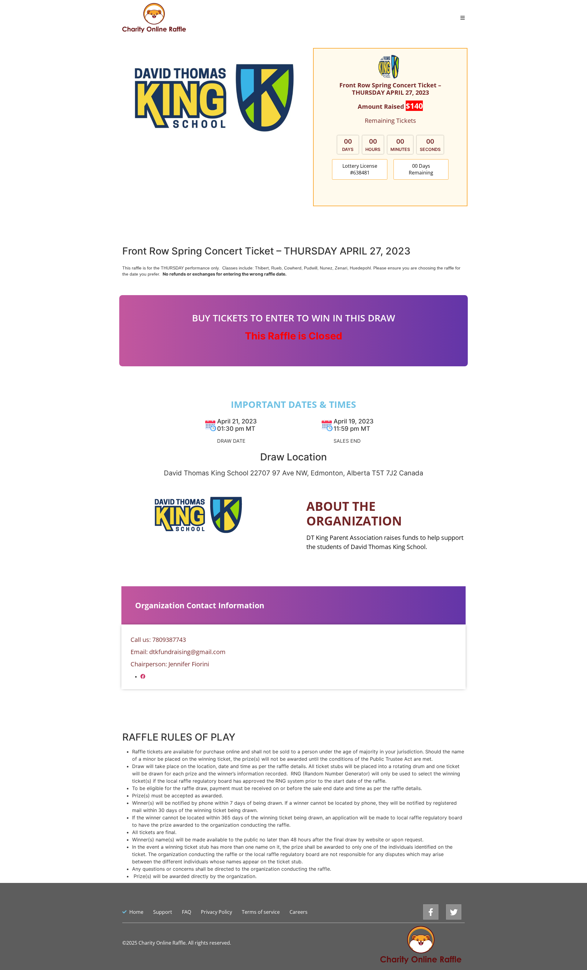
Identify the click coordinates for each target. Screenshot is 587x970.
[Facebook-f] (430, 912)
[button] (359, 169)
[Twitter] (453, 912)
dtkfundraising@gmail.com (187, 652)
